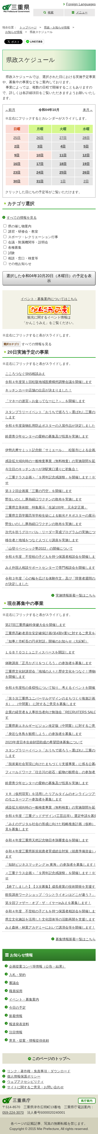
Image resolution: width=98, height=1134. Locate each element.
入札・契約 (17, 975)
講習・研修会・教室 (23, 231)
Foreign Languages (81, 4)
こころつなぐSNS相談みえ (25, 374)
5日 (86, 146)
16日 (16, 164)
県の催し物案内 (19, 226)
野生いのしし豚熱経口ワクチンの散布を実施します (43, 499)
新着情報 (15, 1016)
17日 (40, 164)
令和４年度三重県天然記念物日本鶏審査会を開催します (46, 840)
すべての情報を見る (22, 217)
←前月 (10, 110)
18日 (63, 164)
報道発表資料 (19, 1024)
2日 (17, 146)
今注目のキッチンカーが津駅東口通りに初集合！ (41, 469)
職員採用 (15, 991)
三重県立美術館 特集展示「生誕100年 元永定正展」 (46, 507)
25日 (63, 172)
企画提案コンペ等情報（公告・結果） (37, 966)
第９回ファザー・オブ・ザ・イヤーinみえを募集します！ (48, 903)
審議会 (14, 983)
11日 (63, 155)
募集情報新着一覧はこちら (76, 939)
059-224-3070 (13, 1112)
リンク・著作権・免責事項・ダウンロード (38, 1071)
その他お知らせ (19, 264)
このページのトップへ (51, 1059)
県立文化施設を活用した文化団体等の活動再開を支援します (50, 919)
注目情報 (15, 1032)
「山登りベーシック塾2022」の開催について (39, 548)
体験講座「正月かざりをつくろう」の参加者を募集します (48, 663)
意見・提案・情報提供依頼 (29, 1040)
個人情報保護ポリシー (23, 1076)
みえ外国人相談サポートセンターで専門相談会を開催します (50, 568)
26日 (86, 172)
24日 (40, 172)
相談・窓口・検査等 (23, 258)
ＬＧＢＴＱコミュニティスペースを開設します (40, 652)
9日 (17, 155)
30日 (16, 181)
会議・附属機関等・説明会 (28, 242)
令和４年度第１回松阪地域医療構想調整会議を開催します (48, 382)
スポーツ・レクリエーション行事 (33, 237)
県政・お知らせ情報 (57, 27)
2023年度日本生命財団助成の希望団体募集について (44, 742)
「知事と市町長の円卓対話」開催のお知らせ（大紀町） (46, 641)
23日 (16, 172)
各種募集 (14, 247)
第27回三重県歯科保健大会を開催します (35, 625)
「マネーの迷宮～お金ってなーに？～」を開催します (45, 401)
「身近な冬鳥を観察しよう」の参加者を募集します (43, 734)
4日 (63, 146)
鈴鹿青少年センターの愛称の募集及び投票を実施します (46, 436)
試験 (11, 253)
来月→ (88, 110)
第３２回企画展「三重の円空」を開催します (38, 491)
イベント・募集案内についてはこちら (49, 299)
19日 (86, 164)
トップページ (28, 27)
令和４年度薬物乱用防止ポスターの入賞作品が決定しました (50, 425)
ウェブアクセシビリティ (25, 1082)
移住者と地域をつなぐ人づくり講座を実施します (41, 540)
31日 (40, 181)
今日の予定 (17, 1007)
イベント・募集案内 (24, 999)
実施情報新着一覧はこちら (76, 595)
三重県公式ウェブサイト (16, 8)
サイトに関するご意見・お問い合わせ (35, 1087)
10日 (40, 155)
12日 (86, 155)
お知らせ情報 (13, 32)
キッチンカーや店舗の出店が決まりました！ (38, 390)
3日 (40, 146)
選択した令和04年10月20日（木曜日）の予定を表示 (49, 278)
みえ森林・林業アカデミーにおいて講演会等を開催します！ (50, 927)
